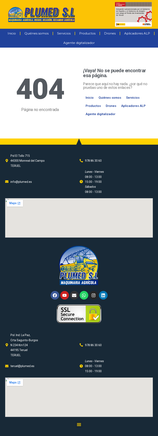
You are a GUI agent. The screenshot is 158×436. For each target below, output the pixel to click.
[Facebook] (55, 295)
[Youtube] (64, 295)
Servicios (64, 33)
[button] (79, 424)
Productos (87, 33)
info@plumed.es (21, 181)
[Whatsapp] (84, 295)
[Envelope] (74, 295)
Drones (110, 33)
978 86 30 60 (93, 160)
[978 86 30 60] (81, 160)
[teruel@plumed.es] (6, 366)
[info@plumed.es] (6, 181)
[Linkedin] (103, 295)
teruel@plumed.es (22, 366)
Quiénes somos (36, 33)
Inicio (12, 33)
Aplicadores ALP (137, 33)
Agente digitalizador (79, 43)
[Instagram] (93, 295)
